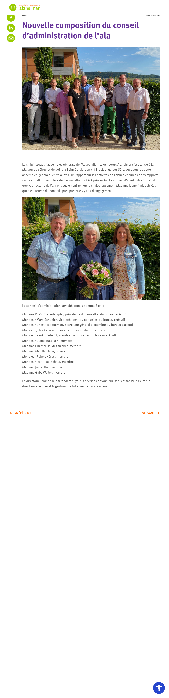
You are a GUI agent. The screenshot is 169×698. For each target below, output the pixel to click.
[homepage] (26, 7)
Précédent (22, 413)
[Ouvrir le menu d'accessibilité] (159, 688)
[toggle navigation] (155, 8)
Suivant (148, 413)
